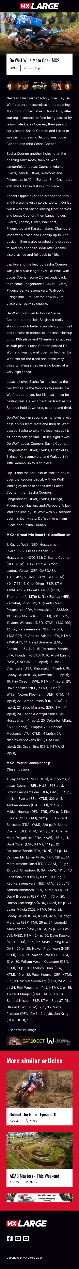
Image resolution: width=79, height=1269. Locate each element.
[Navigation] (72, 6)
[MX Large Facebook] (9, 1238)
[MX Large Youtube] (18, 1238)
